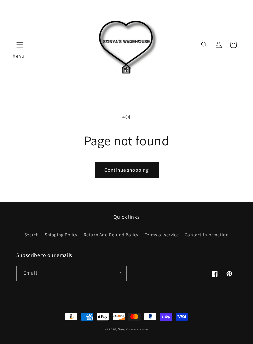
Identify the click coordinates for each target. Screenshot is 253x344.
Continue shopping (126, 170)
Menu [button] (20, 45)
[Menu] (20, 45)
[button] (204, 45)
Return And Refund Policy (111, 235)
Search (31, 235)
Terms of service (162, 235)
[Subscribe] (119, 273)
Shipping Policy (61, 235)
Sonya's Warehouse (133, 329)
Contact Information (207, 235)
